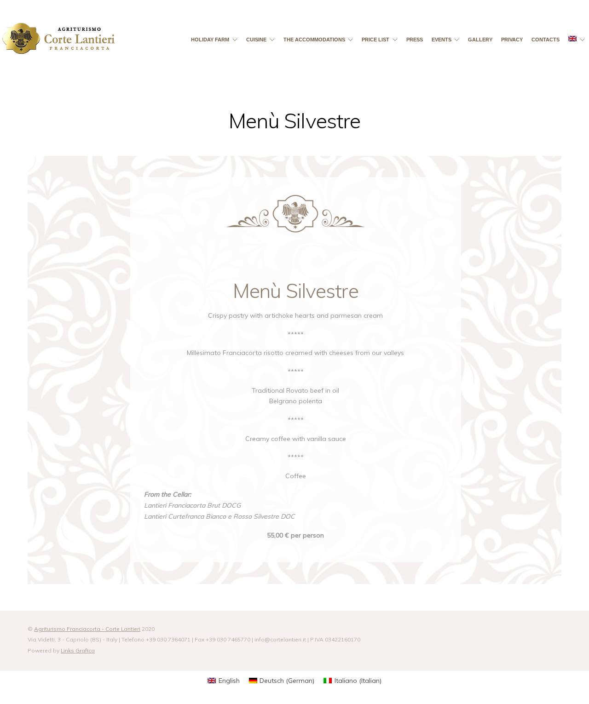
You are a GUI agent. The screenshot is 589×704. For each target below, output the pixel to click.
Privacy (512, 39)
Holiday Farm (210, 39)
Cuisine (256, 39)
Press (414, 39)
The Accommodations (314, 39)
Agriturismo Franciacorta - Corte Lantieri (87, 628)
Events (441, 39)
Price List (375, 39)
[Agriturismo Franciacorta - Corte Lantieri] (58, 43)
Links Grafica (78, 650)
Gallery (480, 39)
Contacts (545, 39)
